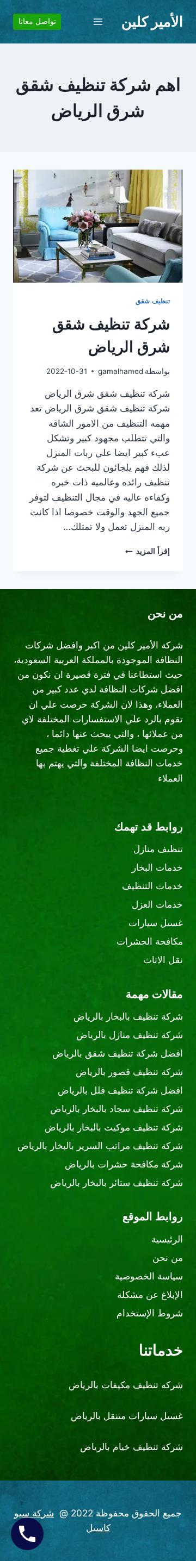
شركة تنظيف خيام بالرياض (131, 1446)
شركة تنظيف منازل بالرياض (129, 1034)
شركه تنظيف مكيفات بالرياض (126, 1384)
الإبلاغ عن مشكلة (150, 1294)
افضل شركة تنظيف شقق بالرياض (117, 1053)
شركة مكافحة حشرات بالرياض (124, 1164)
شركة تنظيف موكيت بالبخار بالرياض (114, 1127)
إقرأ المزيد (147, 551)
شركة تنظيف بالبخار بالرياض (128, 1016)
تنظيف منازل (158, 849)
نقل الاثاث (163, 959)
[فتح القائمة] (98, 21)
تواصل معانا (37, 21)
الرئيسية (167, 1239)
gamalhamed (120, 371)
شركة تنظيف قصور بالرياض (129, 1071)
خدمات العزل (157, 904)
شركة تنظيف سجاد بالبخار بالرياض (116, 1108)
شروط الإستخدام (150, 1313)
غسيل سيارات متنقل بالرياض (127, 1415)
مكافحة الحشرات (150, 941)
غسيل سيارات (155, 922)
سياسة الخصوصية (149, 1276)
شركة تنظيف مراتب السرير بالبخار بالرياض (100, 1145)
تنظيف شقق (153, 301)
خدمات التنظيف (152, 886)
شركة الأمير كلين (150, 645)
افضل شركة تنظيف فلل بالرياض (120, 1090)
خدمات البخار (157, 867)
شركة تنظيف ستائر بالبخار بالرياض (116, 1182)
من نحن (167, 1257)
